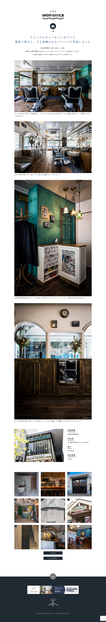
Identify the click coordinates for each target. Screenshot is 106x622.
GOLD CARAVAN (73, 434)
